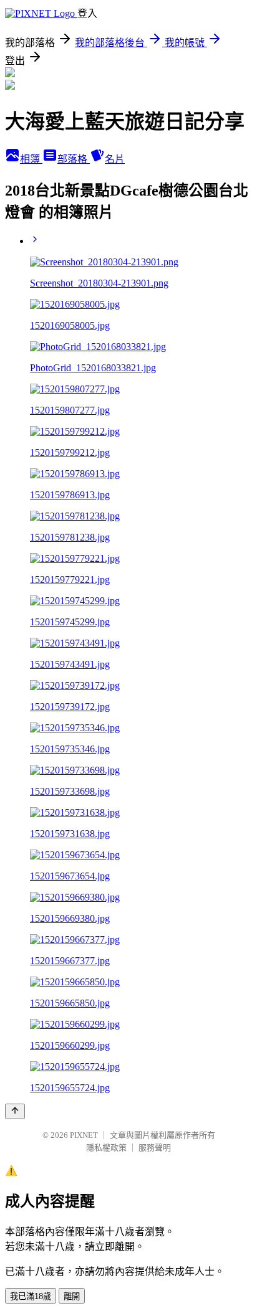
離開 (72, 1296)
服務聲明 (154, 1147)
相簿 (31, 159)
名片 (115, 159)
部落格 (73, 159)
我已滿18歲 (30, 1296)
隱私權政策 (106, 1147)
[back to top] (15, 1111)
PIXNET (84, 1135)
